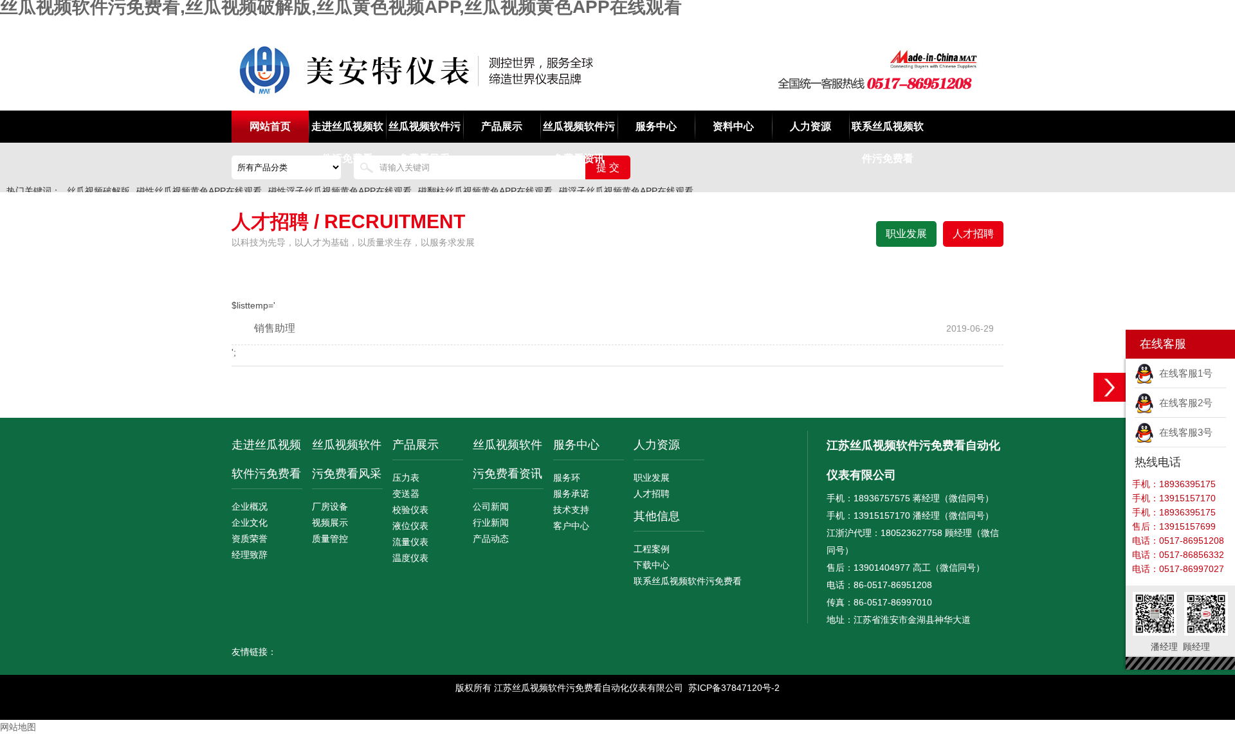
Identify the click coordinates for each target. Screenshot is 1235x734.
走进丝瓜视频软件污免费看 (347, 132)
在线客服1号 (1183, 373)
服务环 (566, 477)
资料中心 (733, 126)
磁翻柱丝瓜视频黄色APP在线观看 (485, 191)
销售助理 (274, 328)
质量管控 (330, 538)
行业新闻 (491, 522)
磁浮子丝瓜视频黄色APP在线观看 (626, 191)
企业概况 (250, 506)
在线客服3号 (1183, 432)
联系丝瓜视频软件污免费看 (888, 132)
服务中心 (656, 126)
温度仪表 (410, 558)
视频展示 (330, 522)
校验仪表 (410, 510)
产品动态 (491, 538)
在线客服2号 (1183, 402)
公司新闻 (491, 506)
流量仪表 (410, 542)
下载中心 (652, 565)
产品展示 (501, 126)
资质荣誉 (250, 538)
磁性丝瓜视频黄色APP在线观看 (199, 191)
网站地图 (18, 727)
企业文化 (250, 522)
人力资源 (810, 126)
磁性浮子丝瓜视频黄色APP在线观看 (340, 191)
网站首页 (270, 126)
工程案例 (652, 549)
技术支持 (571, 510)
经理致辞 (250, 555)
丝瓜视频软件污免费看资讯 (579, 132)
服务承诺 (571, 493)
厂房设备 (330, 506)
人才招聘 (973, 233)
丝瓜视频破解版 (98, 191)
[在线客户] (1109, 387)
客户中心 (571, 526)
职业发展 (906, 233)
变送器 (405, 493)
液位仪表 (410, 526)
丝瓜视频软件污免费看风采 (425, 132)
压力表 (405, 477)
